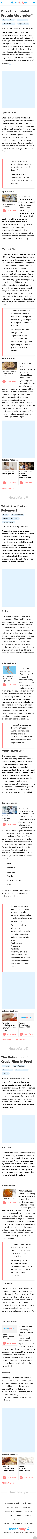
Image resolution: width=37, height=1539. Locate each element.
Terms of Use (27, 1515)
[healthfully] (19, 2)
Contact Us (9, 1515)
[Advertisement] (18, 89)
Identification (19, 1066)
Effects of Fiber (8, 24)
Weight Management (22, 1507)
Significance (22, 20)
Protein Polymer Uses (11, 518)
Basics (5, 515)
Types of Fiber (8, 20)
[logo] (18, 1529)
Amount (6, 1073)
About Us (19, 1511)
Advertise (28, 1511)
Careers (18, 1515)
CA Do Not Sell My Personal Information (18, 1523)
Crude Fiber (7, 1070)
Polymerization (17, 515)
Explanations (23, 24)
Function (6, 1066)
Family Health (27, 1503)
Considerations (8, 522)
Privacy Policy (18, 1519)
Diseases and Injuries (12, 1503)
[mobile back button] (2, 2)
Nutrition (10, 1507)
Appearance (9, 1511)
